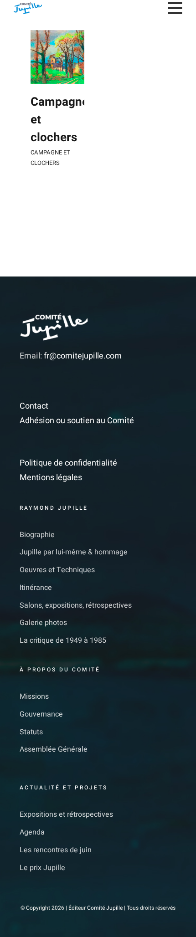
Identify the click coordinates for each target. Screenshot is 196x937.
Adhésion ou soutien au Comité (77, 421)
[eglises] (57, 57)
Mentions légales (51, 477)
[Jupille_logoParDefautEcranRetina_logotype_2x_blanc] (54, 317)
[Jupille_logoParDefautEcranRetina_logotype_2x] (28, 6)
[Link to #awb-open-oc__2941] (175, 8)
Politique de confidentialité (68, 463)
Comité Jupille (105, 908)
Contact (34, 406)
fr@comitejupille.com (83, 356)
